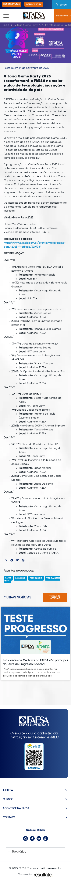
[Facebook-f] (32, 838)
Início (6, 25)
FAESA (8, 578)
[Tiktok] (45, 838)
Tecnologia (36, 578)
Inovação (20, 578)
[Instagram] (25, 838)
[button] (6, 560)
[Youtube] (39, 838)
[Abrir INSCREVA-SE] (70, 15)
